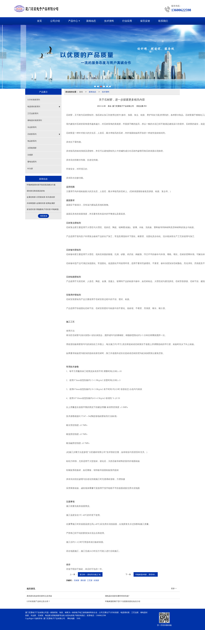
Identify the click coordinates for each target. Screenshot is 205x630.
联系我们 (163, 21)
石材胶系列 (31, 134)
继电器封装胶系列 (34, 120)
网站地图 (71, 618)
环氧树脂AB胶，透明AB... (145, 574)
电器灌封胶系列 (33, 106)
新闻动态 (91, 21)
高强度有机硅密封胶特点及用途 (39, 596)
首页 (39, 21)
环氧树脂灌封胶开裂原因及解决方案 (41, 185)
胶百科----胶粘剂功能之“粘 (90, 574)
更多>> (174, 588)
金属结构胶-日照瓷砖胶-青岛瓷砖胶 (41, 197)
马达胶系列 (31, 127)
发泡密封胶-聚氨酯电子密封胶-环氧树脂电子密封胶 (47, 209)
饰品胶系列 (31, 141)
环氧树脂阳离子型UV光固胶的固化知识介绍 (122, 601)
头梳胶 (30, 155)
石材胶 (76, 580)
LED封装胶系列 (33, 100)
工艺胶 (89, 580)
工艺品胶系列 (32, 113)
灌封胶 (83, 580)
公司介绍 (55, 21)
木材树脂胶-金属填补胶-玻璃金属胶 (41, 203)
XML (79, 618)
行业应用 (127, 21)
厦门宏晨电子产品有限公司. (54, 618)
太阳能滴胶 (31, 148)
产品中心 (73, 21)
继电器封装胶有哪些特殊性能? (117, 596)
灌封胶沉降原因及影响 (36, 191)
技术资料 (109, 21)
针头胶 (30, 169)
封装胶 (96, 580)
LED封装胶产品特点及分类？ (38, 601)
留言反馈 (145, 21)
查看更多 (43, 216)
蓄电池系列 (31, 162)
